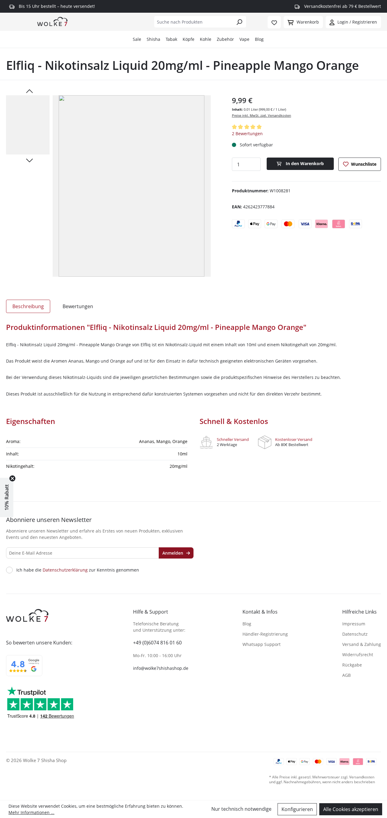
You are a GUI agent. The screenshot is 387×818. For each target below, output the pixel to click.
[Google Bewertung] (24, 669)
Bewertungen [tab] (78, 306)
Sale (137, 39)
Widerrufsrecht (357, 654)
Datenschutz (355, 634)
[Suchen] (239, 22)
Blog (259, 39)
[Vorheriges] (29, 90)
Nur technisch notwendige (241, 809)
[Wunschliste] (274, 22)
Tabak (171, 39)
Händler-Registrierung (265, 634)
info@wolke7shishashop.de (160, 668)
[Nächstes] (29, 160)
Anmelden (173, 553)
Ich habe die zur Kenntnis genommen (77, 570)
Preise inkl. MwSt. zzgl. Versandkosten (261, 115)
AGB (346, 675)
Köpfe (188, 39)
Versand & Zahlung (361, 644)
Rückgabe (352, 665)
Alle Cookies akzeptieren (350, 809)
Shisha (153, 39)
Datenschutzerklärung (65, 570)
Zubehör (225, 39)
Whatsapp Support (261, 644)
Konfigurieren (297, 809)
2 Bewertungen (247, 133)
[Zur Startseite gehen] (52, 21)
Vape (244, 39)
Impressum (353, 624)
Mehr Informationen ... (31, 812)
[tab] (28, 306)
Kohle (205, 39)
